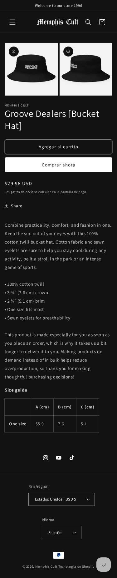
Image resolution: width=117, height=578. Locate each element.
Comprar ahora (59, 165)
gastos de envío (22, 192)
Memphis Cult (46, 566)
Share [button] (16, 206)
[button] (12, 22)
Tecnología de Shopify (76, 566)
